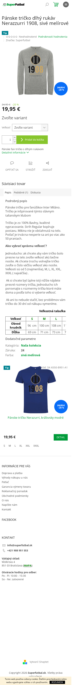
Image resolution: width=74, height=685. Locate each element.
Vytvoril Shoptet (39, 662)
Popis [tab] (8, 192)
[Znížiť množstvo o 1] (14, 142)
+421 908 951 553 (17, 550)
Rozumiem (57, 682)
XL (20, 445)
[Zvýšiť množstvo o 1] (14, 138)
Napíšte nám (9, 504)
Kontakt (6, 509)
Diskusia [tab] (36, 192)
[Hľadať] (47, 4)
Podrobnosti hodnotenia (52, 36)
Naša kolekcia (31, 345)
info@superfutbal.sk (19, 545)
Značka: (18, 40)
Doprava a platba (12, 473)
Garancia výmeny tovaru (16, 486)
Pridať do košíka (34, 139)
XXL (28, 445)
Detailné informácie (14, 152)
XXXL (36, 445)
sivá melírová (30, 355)
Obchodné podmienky (15, 495)
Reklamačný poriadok (14, 491)
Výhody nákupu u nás (15, 477)
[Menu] (66, 4)
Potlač (5, 482)
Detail (61, 437)
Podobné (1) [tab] (21, 192)
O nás (5, 500)
